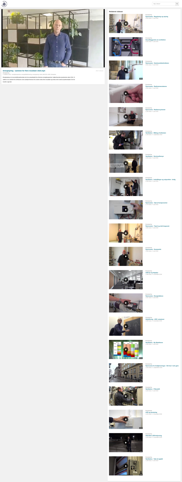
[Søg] (177, 4)
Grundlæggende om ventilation (156, 40)
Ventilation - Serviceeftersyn (155, 156)
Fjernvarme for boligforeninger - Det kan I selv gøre (162, 366)
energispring (35, 74)
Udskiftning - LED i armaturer (155, 319)
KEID (49, 74)
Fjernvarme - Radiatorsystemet (155, 109)
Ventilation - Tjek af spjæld (154, 459)
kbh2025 (45, 74)
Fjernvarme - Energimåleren (154, 296)
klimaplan (53, 74)
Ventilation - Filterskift (153, 389)
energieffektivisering (26, 74)
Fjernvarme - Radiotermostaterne (156, 86)
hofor (41, 74)
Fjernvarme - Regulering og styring (157, 16)
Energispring (6, 72)
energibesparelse (16, 74)
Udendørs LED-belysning (154, 435)
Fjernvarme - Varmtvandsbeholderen (157, 63)
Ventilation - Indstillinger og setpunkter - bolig (160, 179)
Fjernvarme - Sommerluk (153, 249)
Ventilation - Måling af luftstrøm (156, 133)
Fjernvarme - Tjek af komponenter (156, 203)
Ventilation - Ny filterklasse (154, 342)
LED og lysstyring (151, 412)
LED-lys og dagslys (152, 272)
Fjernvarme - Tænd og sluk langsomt (157, 226)
